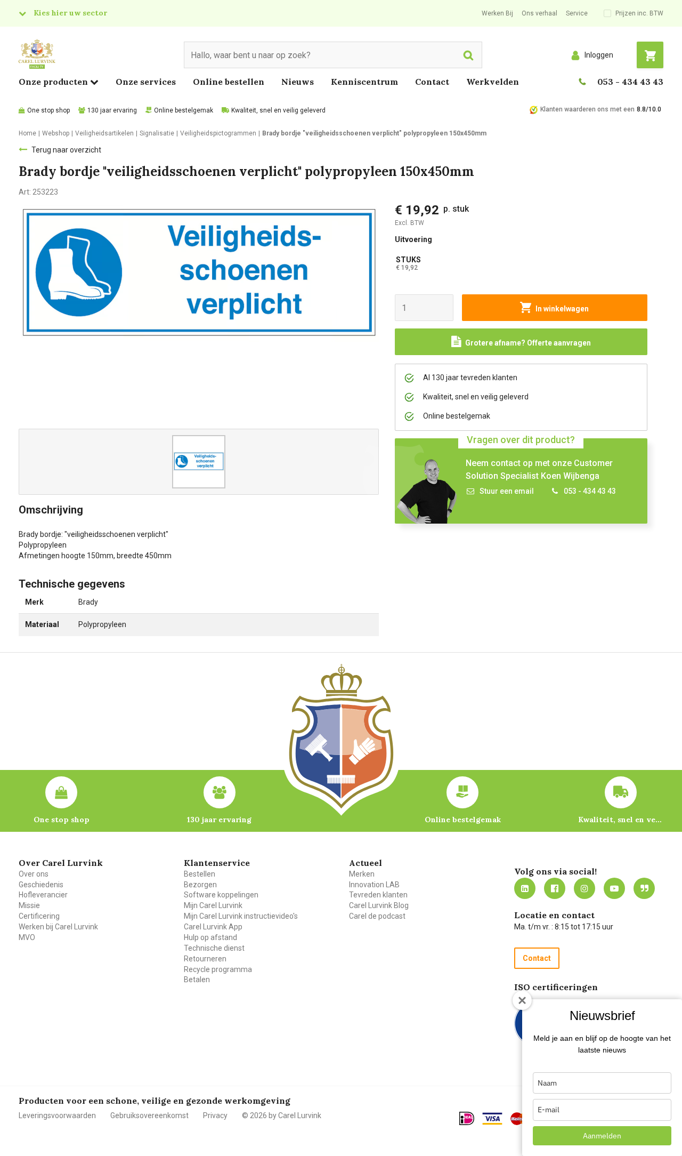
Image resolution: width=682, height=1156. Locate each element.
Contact (432, 81)
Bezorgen (200, 884)
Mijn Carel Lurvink (213, 905)
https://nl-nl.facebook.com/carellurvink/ (554, 888)
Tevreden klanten (378, 894)
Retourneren (205, 958)
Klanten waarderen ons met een (587, 109)
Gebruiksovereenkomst (149, 1115)
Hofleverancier (43, 894)
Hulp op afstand (210, 937)
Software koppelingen (221, 894)
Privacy (215, 1115)
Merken (362, 874)
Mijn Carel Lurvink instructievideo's (241, 916)
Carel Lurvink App (213, 926)
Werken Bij (497, 13)
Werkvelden (492, 81)
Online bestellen (228, 81)
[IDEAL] (466, 1118)
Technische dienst (214, 948)
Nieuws (297, 81)
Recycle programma (218, 969)
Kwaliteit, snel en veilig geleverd (278, 110)
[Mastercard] (521, 1118)
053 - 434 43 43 (630, 81)
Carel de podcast (377, 916)
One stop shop (48, 110)
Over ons (33, 874)
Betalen (197, 979)
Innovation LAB (374, 884)
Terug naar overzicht (66, 150)
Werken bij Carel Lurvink (58, 926)
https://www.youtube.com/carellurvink (614, 888)
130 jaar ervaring (112, 110)
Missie (29, 905)
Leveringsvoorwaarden (57, 1115)
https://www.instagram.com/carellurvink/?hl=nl (584, 888)
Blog (644, 888)
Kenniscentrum (364, 81)
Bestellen (199, 874)
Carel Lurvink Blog (379, 905)
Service (577, 13)
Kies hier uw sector (70, 13)
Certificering (39, 916)
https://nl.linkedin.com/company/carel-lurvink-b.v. (524, 888)
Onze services (146, 81)
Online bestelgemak (183, 110)
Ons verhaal (539, 13)
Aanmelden (602, 1136)
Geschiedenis (41, 884)
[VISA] (492, 1118)
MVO (27, 937)
